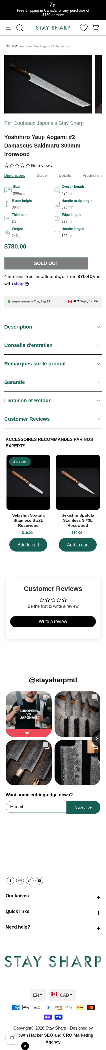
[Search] (20, 28)
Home (10, 45)
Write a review (53, 621)
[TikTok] (29, 880)
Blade (42, 175)
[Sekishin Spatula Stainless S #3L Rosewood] (78, 482)
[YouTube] (39, 880)
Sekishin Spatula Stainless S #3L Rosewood (78, 520)
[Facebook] (10, 880)
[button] (9, 28)
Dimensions (14, 175)
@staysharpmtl (53, 680)
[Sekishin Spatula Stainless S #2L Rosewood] (28, 482)
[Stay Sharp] (53, 28)
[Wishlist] (83, 28)
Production (92, 175)
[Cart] (96, 28)
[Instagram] (20, 880)
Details (65, 175)
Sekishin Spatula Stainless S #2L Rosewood (28, 520)
